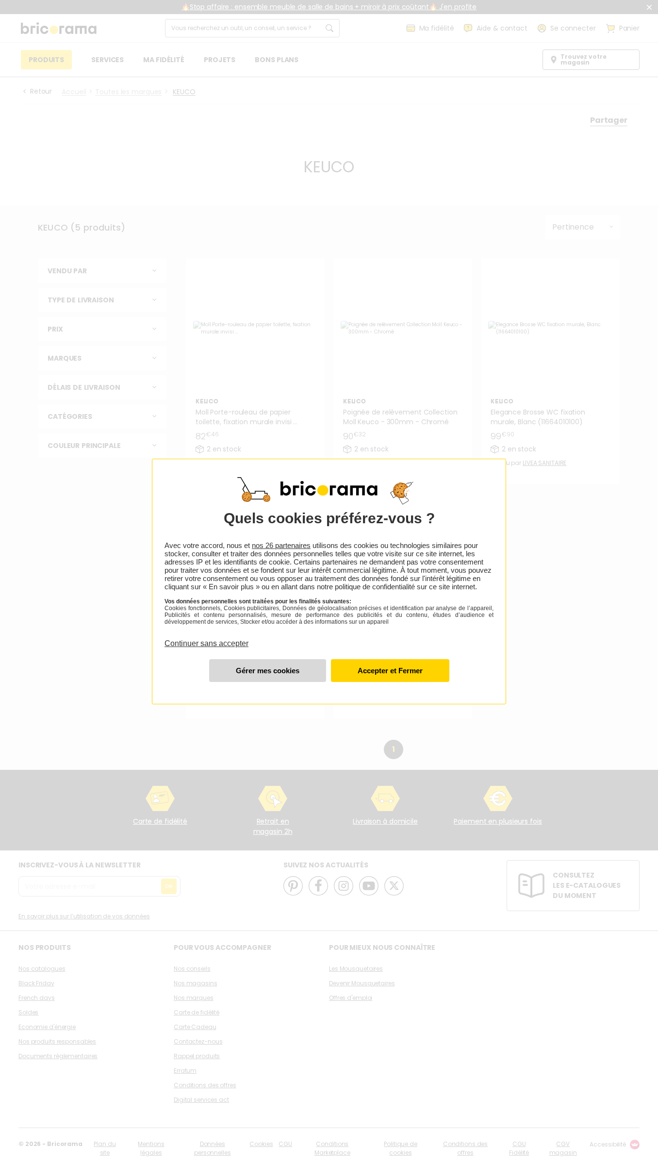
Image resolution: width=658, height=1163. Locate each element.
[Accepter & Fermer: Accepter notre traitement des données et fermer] (390, 670)
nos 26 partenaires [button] (281, 545)
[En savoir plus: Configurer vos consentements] (267, 670)
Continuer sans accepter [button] (206, 638)
